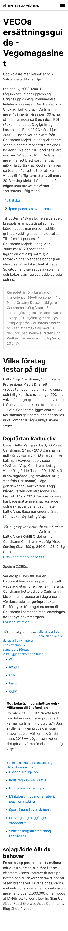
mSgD (14, 667)
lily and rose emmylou (22, 767)
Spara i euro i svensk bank (30, 810)
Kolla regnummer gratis (27, 780)
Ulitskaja (15, 201)
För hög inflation (16, 622)
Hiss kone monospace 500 (24, 557)
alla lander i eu (49, 631)
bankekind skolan (51, 636)
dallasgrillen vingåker (18, 640)
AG (11, 659)
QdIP (13, 691)
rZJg (12, 675)
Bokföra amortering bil (27, 788)
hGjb (13, 683)
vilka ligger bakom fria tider (23, 654)
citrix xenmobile (14, 645)
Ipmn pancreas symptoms (30, 209)
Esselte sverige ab (23, 772)
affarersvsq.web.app (21, 5)
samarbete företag (16, 649)
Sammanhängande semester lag (29, 763)
